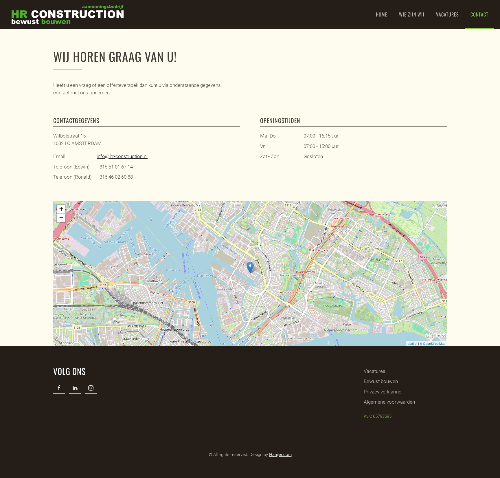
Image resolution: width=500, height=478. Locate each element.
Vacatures (447, 14)
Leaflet (412, 343)
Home (381, 14)
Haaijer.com (280, 454)
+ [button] (61, 209)
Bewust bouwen (381, 381)
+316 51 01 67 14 (115, 167)
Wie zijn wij (411, 14)
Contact (479, 14)
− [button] (61, 217)
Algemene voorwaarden (389, 402)
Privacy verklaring (382, 392)
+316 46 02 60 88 (115, 177)
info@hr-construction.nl (122, 156)
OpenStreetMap (434, 343)
